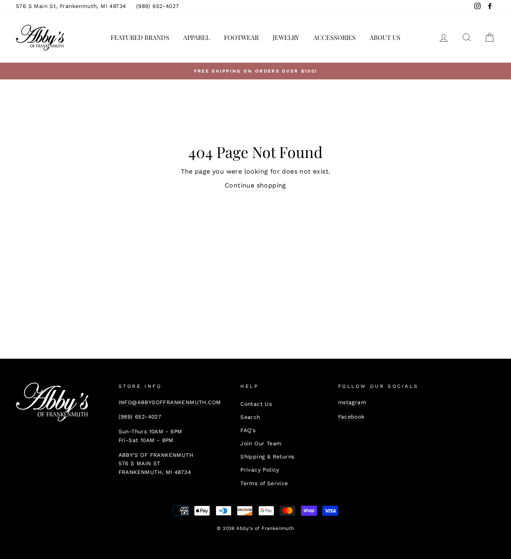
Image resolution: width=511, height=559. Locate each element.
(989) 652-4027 (157, 6)
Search (250, 417)
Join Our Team (260, 443)
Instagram (352, 402)
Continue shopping (255, 185)
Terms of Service (264, 483)
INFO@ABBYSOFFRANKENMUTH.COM (170, 402)
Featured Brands (140, 37)
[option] (255, 71)
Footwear (241, 37)
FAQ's (248, 430)
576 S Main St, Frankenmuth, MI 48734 (71, 6)
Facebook (351, 416)
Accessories (334, 37)
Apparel (196, 37)
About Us (385, 37)
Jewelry (286, 37)
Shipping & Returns (267, 456)
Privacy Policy (259, 469)
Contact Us (256, 404)
